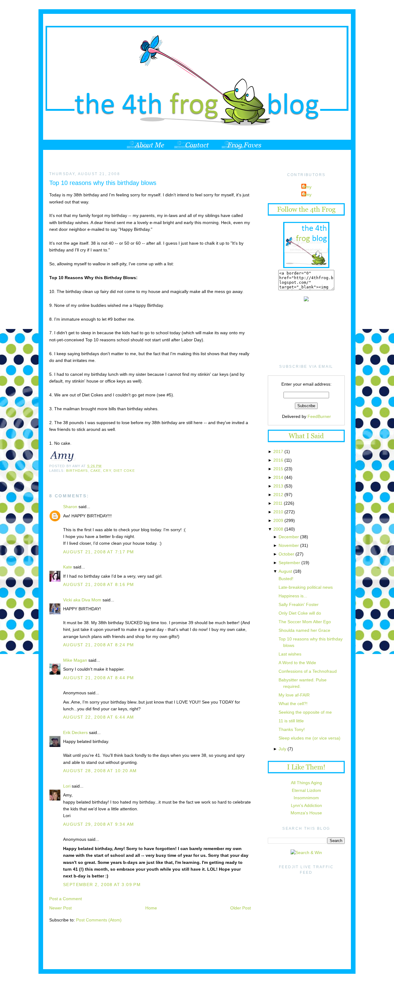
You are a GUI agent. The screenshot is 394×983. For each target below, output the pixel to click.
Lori (66, 786)
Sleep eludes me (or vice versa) (309, 738)
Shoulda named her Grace (304, 630)
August (285, 571)
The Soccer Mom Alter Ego (305, 621)
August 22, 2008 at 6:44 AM (98, 717)
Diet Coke (124, 470)
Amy (307, 186)
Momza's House (306, 812)
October (286, 554)
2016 (278, 460)
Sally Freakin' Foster (299, 604)
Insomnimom (306, 797)
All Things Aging (306, 782)
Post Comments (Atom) (99, 919)
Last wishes (290, 654)
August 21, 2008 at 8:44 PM (98, 677)
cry (107, 470)
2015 (278, 468)
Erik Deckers (75, 732)
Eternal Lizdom (306, 790)
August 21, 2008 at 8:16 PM (98, 584)
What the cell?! (293, 703)
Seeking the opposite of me (305, 712)
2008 (278, 529)
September (289, 562)
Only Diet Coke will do (300, 613)
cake (95, 470)
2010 (278, 511)
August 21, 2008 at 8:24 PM (98, 644)
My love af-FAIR (294, 694)
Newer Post (60, 907)
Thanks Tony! (292, 729)
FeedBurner (319, 416)
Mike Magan (75, 660)
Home (151, 907)
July (282, 748)
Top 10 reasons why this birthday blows (102, 182)
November (289, 545)
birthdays (77, 470)
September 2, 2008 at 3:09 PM (102, 884)
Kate (67, 566)
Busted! (286, 578)
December (289, 536)
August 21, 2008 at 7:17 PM (98, 551)
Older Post (240, 907)
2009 (278, 520)
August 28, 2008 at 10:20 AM (100, 770)
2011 (278, 503)
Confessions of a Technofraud (308, 671)
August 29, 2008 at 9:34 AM (98, 824)
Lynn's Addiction (306, 805)
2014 (278, 477)
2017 (278, 451)
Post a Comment (65, 898)
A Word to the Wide (297, 662)
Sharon (70, 506)
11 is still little (291, 720)
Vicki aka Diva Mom (82, 599)
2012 (278, 494)
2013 (278, 485)
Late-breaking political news (306, 587)
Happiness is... (293, 595)
